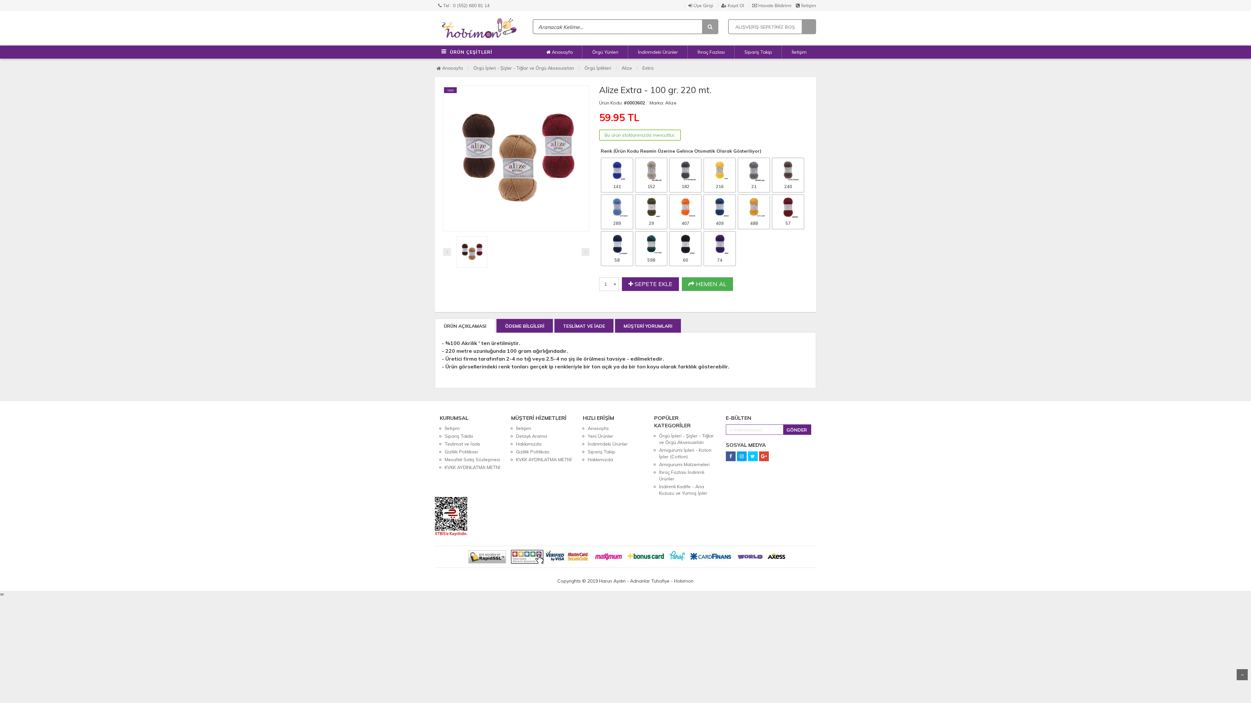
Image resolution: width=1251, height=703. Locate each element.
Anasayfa (562, 52)
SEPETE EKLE (652, 284)
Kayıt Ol (735, 5)
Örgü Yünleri (605, 52)
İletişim (808, 5)
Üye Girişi (702, 5)
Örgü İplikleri (597, 68)
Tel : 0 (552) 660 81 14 (466, 5)
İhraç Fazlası (711, 52)
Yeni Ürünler (600, 436)
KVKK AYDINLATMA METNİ (472, 467)
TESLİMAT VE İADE (584, 326)
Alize (627, 68)
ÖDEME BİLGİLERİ (524, 326)
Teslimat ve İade (462, 444)
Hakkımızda (528, 444)
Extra (648, 68)
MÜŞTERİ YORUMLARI (648, 326)
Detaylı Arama (531, 436)
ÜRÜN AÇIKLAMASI (465, 326)
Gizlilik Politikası (461, 452)
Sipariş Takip (758, 52)
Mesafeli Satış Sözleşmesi (472, 459)
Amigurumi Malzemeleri (684, 464)
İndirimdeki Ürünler (658, 52)
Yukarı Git (1242, 674)
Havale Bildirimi (774, 5)
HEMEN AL (710, 284)
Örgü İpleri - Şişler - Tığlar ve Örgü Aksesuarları (523, 68)
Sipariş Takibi (459, 436)
